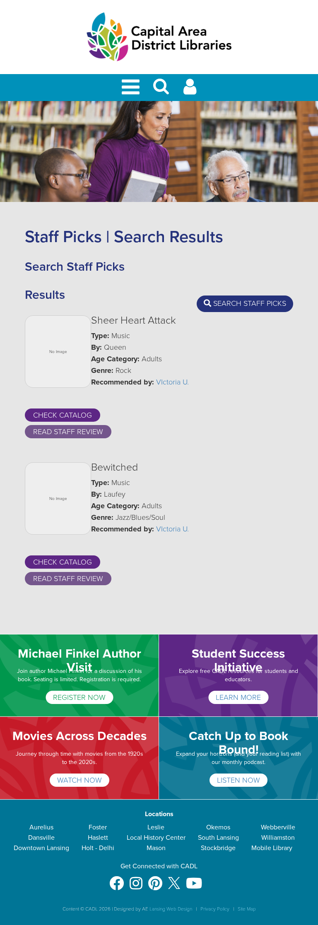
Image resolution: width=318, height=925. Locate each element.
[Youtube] (194, 879)
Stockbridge (218, 848)
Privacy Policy (214, 909)
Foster (98, 827)
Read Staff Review (68, 431)
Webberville (278, 827)
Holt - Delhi (98, 848)
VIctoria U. (172, 382)
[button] (161, 90)
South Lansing (218, 838)
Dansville (41, 838)
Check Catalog (62, 415)
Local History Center (156, 838)
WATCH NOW (79, 780)
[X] (174, 879)
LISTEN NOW (238, 780)
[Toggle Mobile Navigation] (132, 87)
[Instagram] (136, 879)
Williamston (278, 838)
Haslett (98, 838)
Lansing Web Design (170, 909)
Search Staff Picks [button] (248, 303)
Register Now (79, 697)
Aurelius (41, 827)
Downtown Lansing (41, 848)
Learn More (238, 697)
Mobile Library (271, 848)
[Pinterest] (155, 879)
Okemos (218, 827)
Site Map (247, 909)
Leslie (155, 827)
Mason (156, 848)
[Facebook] (116, 879)
